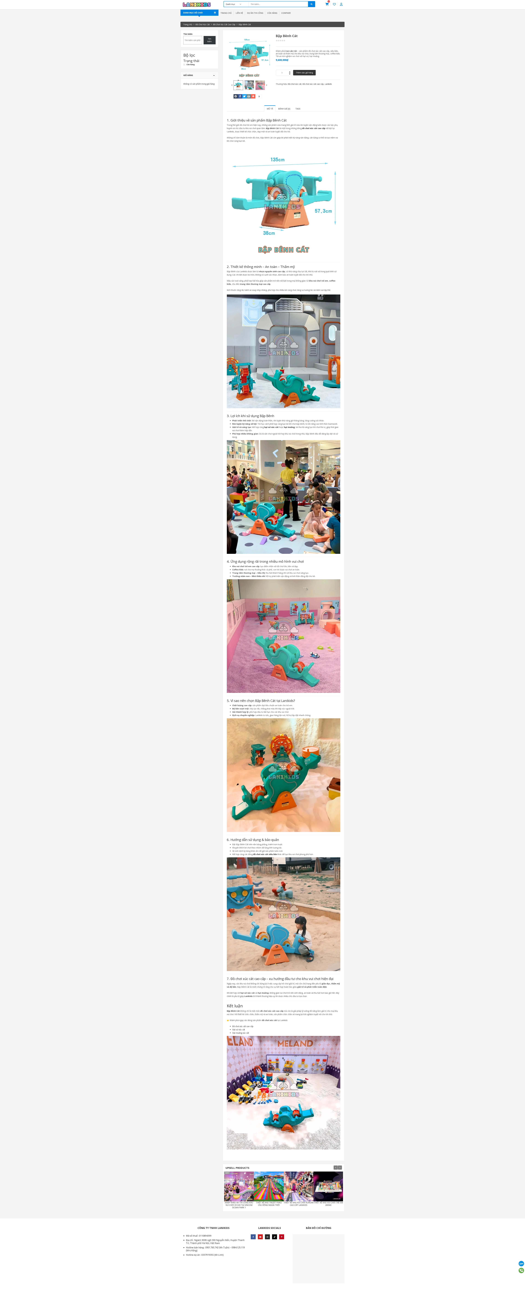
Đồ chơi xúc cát (294, 84)
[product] (246, 1196)
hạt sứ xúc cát (271, 427)
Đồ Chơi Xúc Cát (203, 24)
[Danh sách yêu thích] (334, 4)
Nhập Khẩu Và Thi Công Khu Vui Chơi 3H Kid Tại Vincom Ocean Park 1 (239, 1205)
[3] (253, 96)
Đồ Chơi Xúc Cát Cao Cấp (224, 24)
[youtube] (260, 1236)
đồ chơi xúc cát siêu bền (265, 854)
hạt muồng (289, 427)
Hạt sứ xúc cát (238, 1029)
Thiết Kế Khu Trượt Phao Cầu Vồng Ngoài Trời (269, 1203)
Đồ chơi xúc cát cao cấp (313, 84)
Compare (286, 13)
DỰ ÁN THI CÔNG (255, 13)
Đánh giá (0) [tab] (284, 108)
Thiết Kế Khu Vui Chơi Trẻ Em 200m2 (328, 1203)
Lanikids (328, 84)
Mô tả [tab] (270, 108)
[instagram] (267, 1236)
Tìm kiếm (187, 34)
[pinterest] (281, 1236)
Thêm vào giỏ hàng (304, 72)
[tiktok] (274, 1236)
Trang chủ (226, 13)
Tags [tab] (297, 108)
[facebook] (253, 1236)
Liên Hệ (239, 13)
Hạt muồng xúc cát (240, 1033)
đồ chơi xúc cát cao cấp (313, 128)
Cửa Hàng (272, 13)
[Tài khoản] (341, 4)
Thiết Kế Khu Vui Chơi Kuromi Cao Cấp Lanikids (298, 1203)
